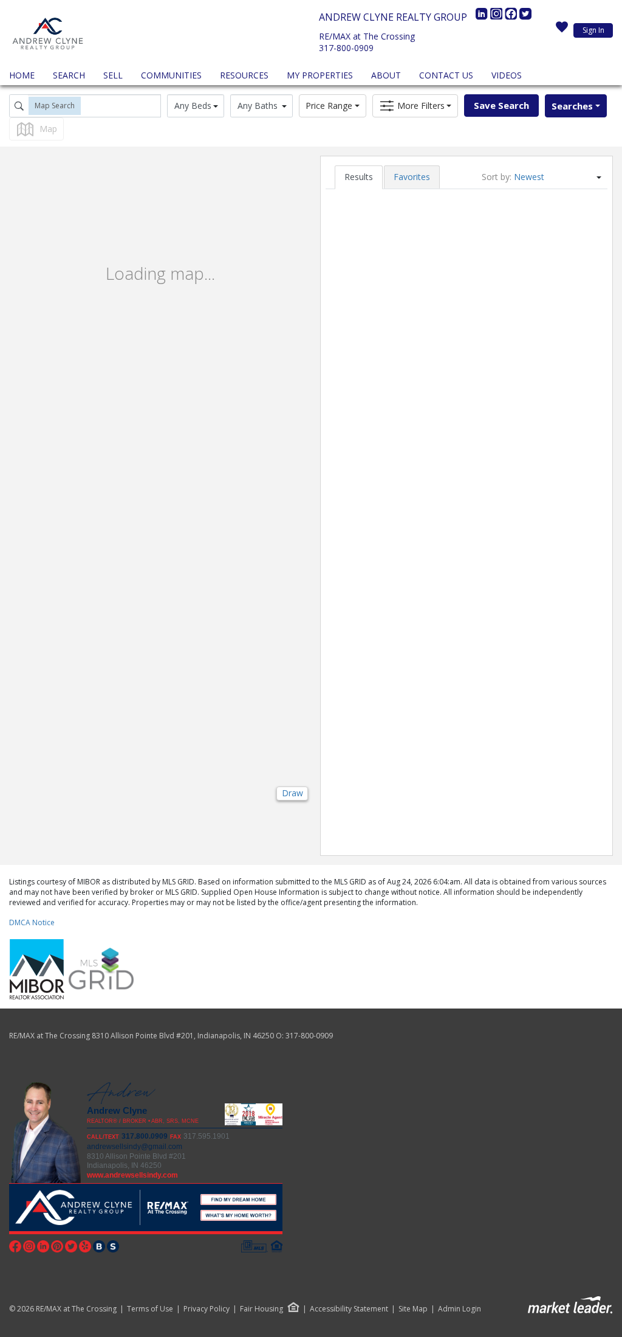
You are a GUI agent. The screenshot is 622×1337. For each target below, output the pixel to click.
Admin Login (459, 1309)
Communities (171, 75)
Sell (113, 75)
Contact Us (446, 75)
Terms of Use (150, 1309)
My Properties (320, 75)
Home (22, 75)
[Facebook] (512, 17)
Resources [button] (244, 75)
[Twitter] (525, 17)
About (386, 75)
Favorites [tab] (412, 176)
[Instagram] (497, 17)
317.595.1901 (206, 1136)
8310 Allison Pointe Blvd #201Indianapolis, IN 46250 (136, 1161)
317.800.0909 (144, 1136)
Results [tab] (358, 176)
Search (69, 75)
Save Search (501, 105)
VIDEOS (506, 75)
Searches (572, 106)
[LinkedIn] (483, 17)
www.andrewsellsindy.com (132, 1175)
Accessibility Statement (349, 1309)
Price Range (329, 105)
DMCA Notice (32, 922)
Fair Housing (261, 1309)
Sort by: (496, 176)
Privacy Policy (206, 1309)
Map (48, 128)
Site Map (413, 1309)
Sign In (593, 30)
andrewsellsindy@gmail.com (134, 1146)
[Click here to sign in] (562, 30)
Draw (292, 793)
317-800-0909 (346, 48)
